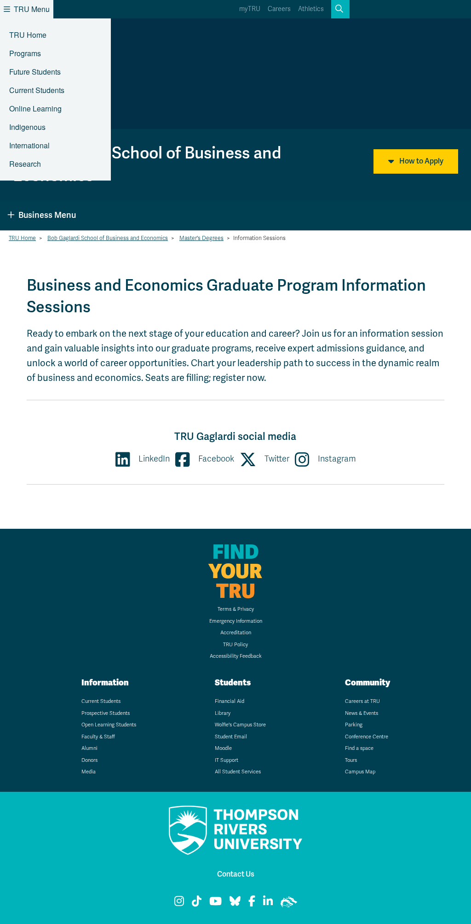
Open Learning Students (108, 725)
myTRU (249, 9)
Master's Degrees (201, 238)
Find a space (359, 748)
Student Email (231, 737)
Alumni (89, 748)
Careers (279, 9)
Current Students (36, 90)
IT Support (226, 760)
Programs (25, 53)
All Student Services (238, 772)
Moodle (223, 748)
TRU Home (27, 34)
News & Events (361, 713)
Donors (89, 760)
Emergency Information (235, 621)
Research (25, 163)
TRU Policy (235, 645)
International (29, 145)
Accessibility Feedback (236, 656)
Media (88, 772)
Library (222, 713)
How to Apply (420, 161)
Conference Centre (366, 737)
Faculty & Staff (98, 737)
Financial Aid (229, 701)
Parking (353, 725)
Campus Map (360, 772)
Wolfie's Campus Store (240, 725)
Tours (351, 760)
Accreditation (235, 633)
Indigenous (27, 127)
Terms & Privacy (236, 609)
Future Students (35, 71)
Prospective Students (105, 713)
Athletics (311, 9)
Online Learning (35, 108)
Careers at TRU (362, 701)
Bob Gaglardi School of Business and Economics (107, 238)
